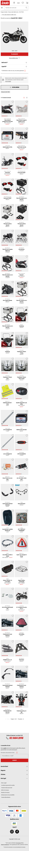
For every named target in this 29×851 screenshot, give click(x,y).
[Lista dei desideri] (23, 3)
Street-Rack (21, 659)
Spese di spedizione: (5, 844)
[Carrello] (27, 3)
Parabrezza (21, 326)
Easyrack (21, 274)
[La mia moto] (18, 3)
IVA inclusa (18, 842)
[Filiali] (14, 3)
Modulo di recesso (5, 792)
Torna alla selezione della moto (9, 14)
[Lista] (26, 98)
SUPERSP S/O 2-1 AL (7, 659)
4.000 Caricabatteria (21, 453)
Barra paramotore (21, 503)
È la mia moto (14, 54)
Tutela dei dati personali (6, 787)
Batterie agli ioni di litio (7, 147)
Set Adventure (21, 249)
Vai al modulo (8, 81)
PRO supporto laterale (7, 300)
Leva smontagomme (7, 429)
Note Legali (3, 782)
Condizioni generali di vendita (8, 785)
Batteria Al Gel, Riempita (22, 429)
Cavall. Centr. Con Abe (21, 147)
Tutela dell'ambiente (5, 797)
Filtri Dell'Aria (21, 634)
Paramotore (7, 172)
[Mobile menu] (2, 7)
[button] (26, 8)
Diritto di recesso (5, 790)
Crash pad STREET (22, 172)
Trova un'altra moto (13, 58)
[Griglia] (24, 97)
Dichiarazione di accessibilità (7, 795)
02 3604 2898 (16, 738)
